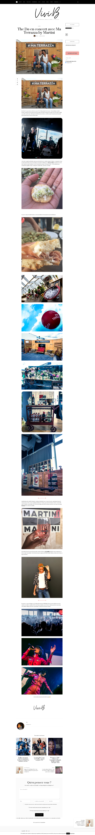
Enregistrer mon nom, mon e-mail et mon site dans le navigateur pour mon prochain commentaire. (41, 804)
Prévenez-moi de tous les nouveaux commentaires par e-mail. (39, 807)
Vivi (26, 722)
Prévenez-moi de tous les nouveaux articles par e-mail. (39, 810)
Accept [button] (68, 833)
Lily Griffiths (47, 551)
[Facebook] (17, 79)
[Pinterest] (17, 82)
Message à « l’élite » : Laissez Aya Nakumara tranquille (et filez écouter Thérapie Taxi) (39, 760)
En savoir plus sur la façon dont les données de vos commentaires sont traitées (47, 818)
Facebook (23, 505)
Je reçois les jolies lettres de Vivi (70, 61)
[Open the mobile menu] (78, 2)
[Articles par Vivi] (34, 36)
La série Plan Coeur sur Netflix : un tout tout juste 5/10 (23, 759)
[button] (18, 751)
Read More (72, 833)
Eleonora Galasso (51, 162)
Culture (39, 26)
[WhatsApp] (17, 84)
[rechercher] (60, 2)
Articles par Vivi (28, 724)
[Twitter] (17, 81)
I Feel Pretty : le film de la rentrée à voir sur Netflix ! (55, 759)
